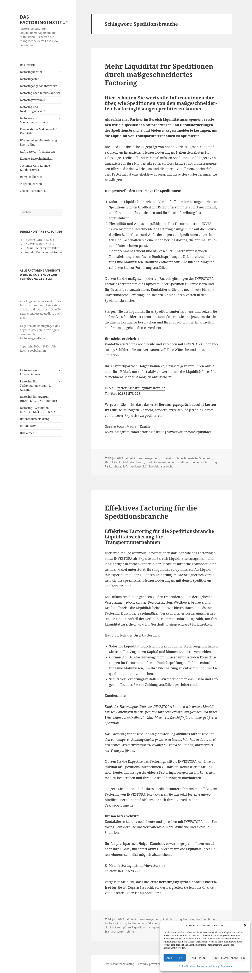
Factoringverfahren (33, 100)
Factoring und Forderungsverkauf (32, 109)
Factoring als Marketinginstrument (34, 120)
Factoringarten (29, 79)
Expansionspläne (172, 458)
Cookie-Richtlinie (187, 966)
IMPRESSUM (28, 426)
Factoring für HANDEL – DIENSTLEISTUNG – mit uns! (38, 399)
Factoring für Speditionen (200, 919)
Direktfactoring (172, 919)
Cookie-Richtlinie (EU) (34, 191)
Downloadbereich (31, 177)
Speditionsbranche (161, 466)
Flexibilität (111, 462)
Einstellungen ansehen (229, 957)
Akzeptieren (174, 957)
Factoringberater (31, 72)
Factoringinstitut (115, 923)
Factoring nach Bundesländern (40, 93)
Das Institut (27, 65)
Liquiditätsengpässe (118, 927)
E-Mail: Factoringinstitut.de (42, 248)
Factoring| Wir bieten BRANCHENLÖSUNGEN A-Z (37, 410)
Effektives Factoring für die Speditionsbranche (151, 512)
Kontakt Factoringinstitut (36, 158)
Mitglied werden (31, 184)
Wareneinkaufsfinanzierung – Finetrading (39, 142)
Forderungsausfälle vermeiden (148, 923)
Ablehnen (198, 957)
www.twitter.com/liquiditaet (189, 432)
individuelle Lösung (131, 462)
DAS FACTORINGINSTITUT (44, 20)
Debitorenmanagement (144, 458)
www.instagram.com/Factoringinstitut (134, 432)
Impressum (226, 966)
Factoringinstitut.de (49, 252)
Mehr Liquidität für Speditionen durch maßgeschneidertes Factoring (159, 74)
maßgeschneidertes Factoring (197, 462)
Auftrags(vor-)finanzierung (38, 151)
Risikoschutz (113, 466)
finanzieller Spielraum (198, 458)
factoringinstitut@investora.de (141, 388)
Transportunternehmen (120, 931)
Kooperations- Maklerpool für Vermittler (39, 131)
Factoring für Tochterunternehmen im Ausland (36, 386)
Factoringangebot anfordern (38, 86)
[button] (245, 925)
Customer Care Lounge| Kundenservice (35, 168)
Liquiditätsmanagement (161, 462)
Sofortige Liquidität (134, 466)
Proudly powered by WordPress (159, 964)
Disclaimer (27, 433)
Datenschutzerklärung (208, 966)
